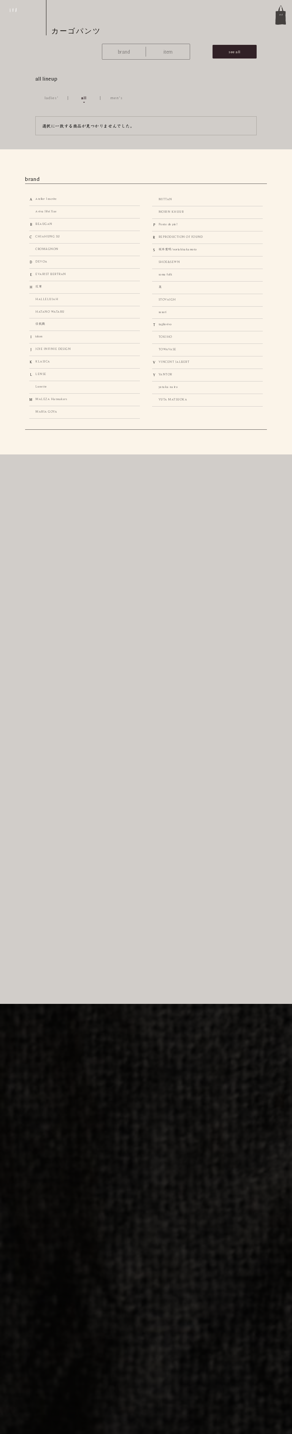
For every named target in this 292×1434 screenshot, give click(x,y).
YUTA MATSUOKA (173, 399)
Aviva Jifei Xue (46, 211)
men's (116, 97)
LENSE (40, 374)
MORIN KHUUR (171, 212)
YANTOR (165, 374)
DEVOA (41, 261)
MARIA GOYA (46, 411)
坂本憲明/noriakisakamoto (178, 249)
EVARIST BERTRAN (50, 274)
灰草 (38, 286)
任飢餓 (40, 324)
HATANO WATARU (49, 311)
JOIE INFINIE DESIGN (53, 349)
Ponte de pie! (168, 224)
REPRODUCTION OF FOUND (181, 237)
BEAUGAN (43, 224)
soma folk (165, 274)
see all (235, 51)
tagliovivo (165, 324)
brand (124, 52)
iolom (38, 336)
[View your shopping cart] (280, 15)
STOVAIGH (167, 299)
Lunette (41, 386)
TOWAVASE (167, 349)
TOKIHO (165, 337)
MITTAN (165, 199)
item (168, 52)
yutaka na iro (168, 387)
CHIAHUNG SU (47, 236)
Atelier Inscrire (46, 199)
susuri (163, 312)
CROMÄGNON (46, 249)
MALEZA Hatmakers (51, 399)
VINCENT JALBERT (174, 362)
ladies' (51, 97)
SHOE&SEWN (169, 262)
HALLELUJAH (46, 299)
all (84, 97)
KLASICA (42, 361)
